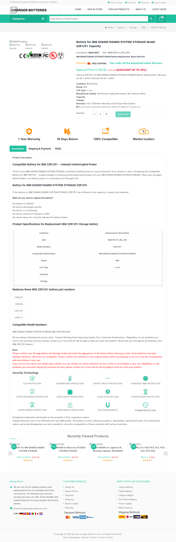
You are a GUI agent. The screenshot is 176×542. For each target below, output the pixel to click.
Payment (131, 3)
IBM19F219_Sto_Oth (119, 52)
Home (110, 27)
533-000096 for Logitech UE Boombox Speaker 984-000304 (108, 449)
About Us (69, 487)
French (102, 537)
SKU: (105, 52)
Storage (133, 27)
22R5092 (19, 304)
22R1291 (19, 311)
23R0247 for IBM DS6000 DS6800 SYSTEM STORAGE (28, 449)
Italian (94, 537)
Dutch (110, 537)
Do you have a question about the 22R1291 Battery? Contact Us (109, 107)
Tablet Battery (125, 491)
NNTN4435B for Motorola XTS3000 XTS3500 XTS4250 (68, 449)
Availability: (82, 52)
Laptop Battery (126, 487)
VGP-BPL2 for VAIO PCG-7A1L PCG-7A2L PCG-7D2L (148, 449)
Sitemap (69, 508)
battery (121, 27)
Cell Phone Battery (128, 499)
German (85, 537)
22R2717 (19, 317)
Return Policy (116, 3)
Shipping (145, 3)
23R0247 (19, 297)
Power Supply (125, 503)
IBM (144, 27)
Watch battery (125, 508)
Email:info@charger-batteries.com (30, 508)
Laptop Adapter (126, 495)
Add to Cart (123, 114)
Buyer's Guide (160, 3)
